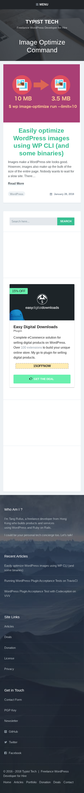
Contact (68, 782)
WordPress (16, 194)
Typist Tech (42, 22)
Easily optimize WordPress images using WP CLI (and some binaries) (41, 142)
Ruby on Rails (42, 527)
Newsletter (11, 720)
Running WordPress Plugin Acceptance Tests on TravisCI (41, 580)
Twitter (13, 742)
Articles (9, 626)
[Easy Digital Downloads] (42, 302)
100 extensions (31, 347)
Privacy (9, 669)
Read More (16, 183)
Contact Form (13, 699)
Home (7, 782)
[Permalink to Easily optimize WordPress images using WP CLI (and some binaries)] (42, 93)
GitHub (13, 731)
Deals (8, 637)
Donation (10, 647)
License (9, 658)
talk (69, 535)
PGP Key (10, 710)
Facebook (15, 753)
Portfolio (31, 782)
